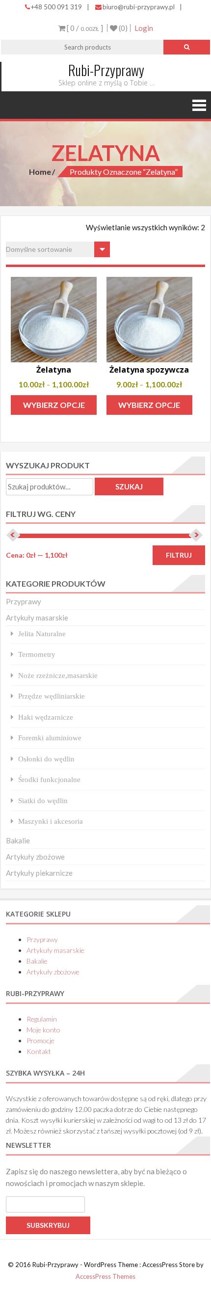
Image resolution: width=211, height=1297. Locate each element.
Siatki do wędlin (43, 800)
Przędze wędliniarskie (51, 696)
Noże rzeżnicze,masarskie (58, 675)
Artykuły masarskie (37, 617)
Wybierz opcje (54, 404)
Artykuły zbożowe (35, 856)
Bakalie (18, 840)
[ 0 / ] (84, 28)
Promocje (40, 1040)
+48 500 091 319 (56, 7)
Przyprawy (23, 601)
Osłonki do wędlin (46, 758)
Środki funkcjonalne (49, 779)
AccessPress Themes (105, 1276)
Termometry (36, 654)
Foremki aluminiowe (49, 737)
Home (40, 171)
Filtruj (179, 555)
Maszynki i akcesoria (50, 821)
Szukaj (129, 486)
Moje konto (43, 1030)
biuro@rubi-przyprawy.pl (139, 7)
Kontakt (38, 1051)
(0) (122, 28)
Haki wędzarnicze (45, 717)
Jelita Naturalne (42, 633)
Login (143, 28)
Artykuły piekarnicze (39, 872)
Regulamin (41, 1019)
